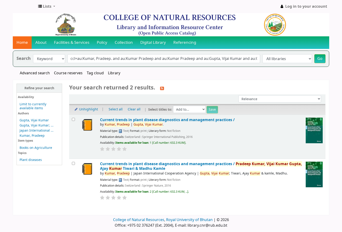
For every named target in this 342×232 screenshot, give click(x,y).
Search (24, 58)
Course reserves (68, 73)
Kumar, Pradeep (32, 135)
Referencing (184, 42)
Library (114, 73)
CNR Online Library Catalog (24, 6)
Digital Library (153, 42)
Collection (124, 42)
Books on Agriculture (36, 147)
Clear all (134, 109)
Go (319, 58)
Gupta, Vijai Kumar (34, 120)
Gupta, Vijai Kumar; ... (37, 125)
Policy (102, 42)
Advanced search (35, 73)
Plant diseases (31, 159)
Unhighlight (88, 109)
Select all (116, 109)
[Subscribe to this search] (162, 88)
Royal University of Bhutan (189, 220)
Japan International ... (37, 130)
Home (22, 42)
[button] (46, 6)
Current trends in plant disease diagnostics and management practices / (167, 120)
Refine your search (39, 88)
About (41, 42)
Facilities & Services (71, 42)
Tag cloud (95, 73)
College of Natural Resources (138, 220)
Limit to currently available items (33, 106)
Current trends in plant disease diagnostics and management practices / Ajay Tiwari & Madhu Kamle (201, 166)
